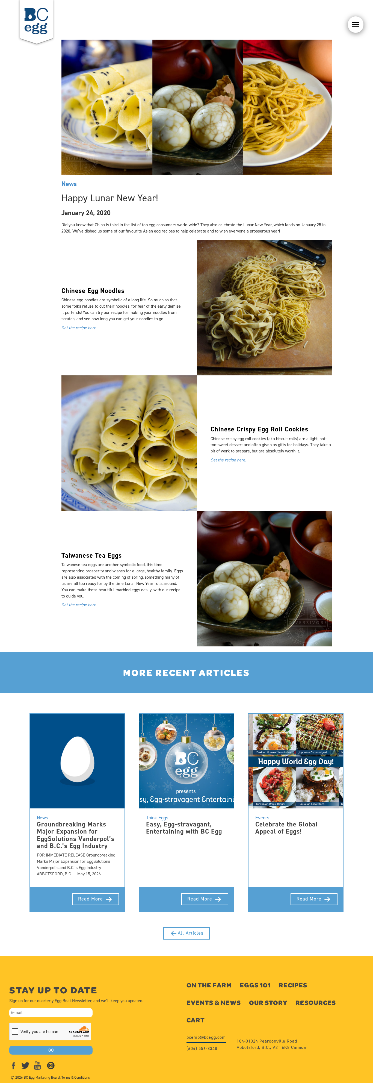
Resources (315, 1002)
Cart (196, 1020)
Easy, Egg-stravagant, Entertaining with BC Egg (184, 828)
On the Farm (209, 985)
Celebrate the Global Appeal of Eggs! (286, 828)
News (69, 183)
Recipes (293, 985)
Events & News (214, 1002)
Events (262, 817)
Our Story (268, 1002)
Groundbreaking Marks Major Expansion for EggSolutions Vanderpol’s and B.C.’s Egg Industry (75, 835)
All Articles (190, 933)
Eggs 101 (255, 985)
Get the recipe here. (79, 328)
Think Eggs (157, 817)
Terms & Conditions (75, 1077)
